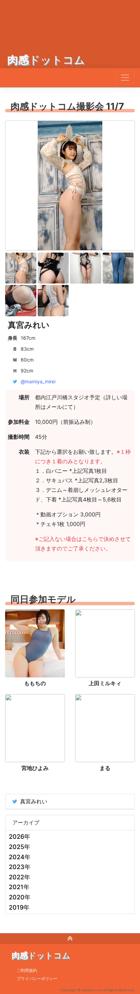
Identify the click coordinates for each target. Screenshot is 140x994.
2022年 (19, 877)
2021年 (19, 887)
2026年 (19, 836)
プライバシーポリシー (37, 978)
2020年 (20, 897)
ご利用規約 (27, 970)
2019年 (19, 907)
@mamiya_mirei (38, 381)
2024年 (20, 857)
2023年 (20, 866)
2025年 (19, 846)
